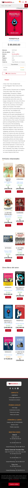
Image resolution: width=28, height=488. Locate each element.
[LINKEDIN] (18, 388)
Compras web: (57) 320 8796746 (14, 422)
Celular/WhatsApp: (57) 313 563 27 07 (15, 461)
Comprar (8, 191)
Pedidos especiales (14, 427)
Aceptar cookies (14, 484)
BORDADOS (8, 287)
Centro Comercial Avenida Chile (14, 450)
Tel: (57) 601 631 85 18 (15, 438)
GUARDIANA (20, 213)
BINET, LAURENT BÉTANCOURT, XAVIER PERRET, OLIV (8, 217)
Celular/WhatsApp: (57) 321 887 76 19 (15, 446)
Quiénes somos (14, 424)
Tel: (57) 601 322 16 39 (15, 453)
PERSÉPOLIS (19, 320)
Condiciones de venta (14, 410)
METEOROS (8, 248)
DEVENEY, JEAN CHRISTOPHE (8, 252)
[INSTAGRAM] (15, 388)
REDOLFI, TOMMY (8, 251)
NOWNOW (19, 215)
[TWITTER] (13, 388)
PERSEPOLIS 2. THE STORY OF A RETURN (8, 321)
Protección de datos (14, 412)
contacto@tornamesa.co (14, 397)
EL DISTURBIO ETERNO (20, 248)
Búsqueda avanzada (22, 8)
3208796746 (15, 395)
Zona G (14, 435)
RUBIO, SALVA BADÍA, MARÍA (20, 183)
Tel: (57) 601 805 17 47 (15, 457)
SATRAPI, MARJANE (14, 40)
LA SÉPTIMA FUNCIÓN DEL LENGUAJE (8, 213)
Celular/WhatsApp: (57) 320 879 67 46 (15, 470)
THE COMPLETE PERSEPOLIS (19, 288)
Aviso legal (14, 407)
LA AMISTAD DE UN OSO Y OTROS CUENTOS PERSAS (19, 352)
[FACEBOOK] (10, 388)
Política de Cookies (14, 414)
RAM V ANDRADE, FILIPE (8, 183)
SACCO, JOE (19, 251)
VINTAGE (14, 50)
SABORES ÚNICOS (8, 179)
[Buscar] (26, 5)
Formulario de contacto (14, 400)
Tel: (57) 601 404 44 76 (15, 442)
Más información (15, 479)
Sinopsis (7, 80)
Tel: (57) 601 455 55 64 (15, 466)
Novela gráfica (15, 54)
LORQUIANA (20, 179)
